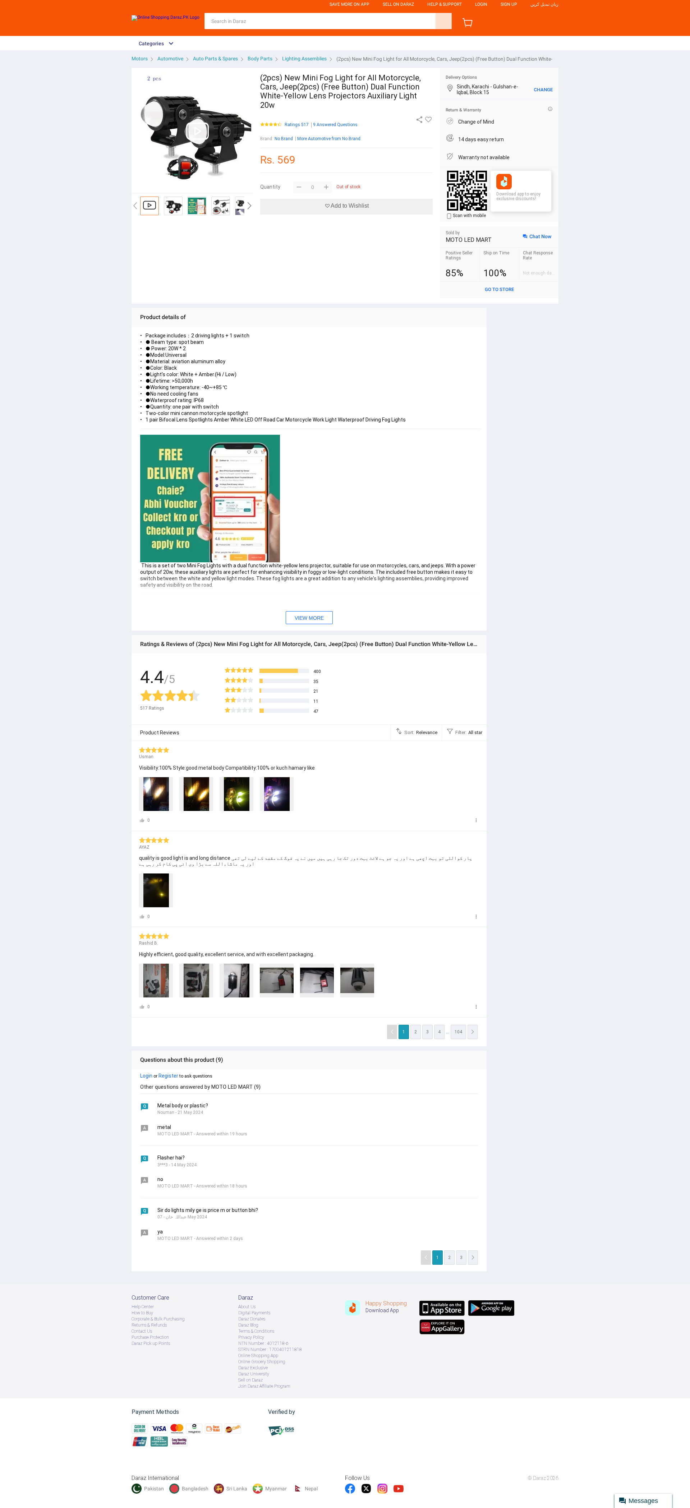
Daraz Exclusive (253, 1367)
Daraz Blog (248, 1325)
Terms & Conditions (256, 1331)
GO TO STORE (499, 289)
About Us (247, 1306)
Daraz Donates (251, 1319)
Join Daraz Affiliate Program (264, 1386)
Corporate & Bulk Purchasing (158, 1319)
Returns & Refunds (149, 1325)
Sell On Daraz (398, 4)
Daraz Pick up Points (151, 1343)
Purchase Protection (150, 1337)
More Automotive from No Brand (328, 138)
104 (458, 1031)
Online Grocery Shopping (261, 1361)
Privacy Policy (251, 1337)
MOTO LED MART (469, 239)
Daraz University (253, 1373)
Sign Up (509, 4)
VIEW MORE (309, 618)
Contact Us (142, 1331)
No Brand (284, 138)
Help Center (143, 1306)
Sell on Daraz (250, 1380)
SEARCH (444, 21)
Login (481, 4)
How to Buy (142, 1312)
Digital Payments (254, 1312)
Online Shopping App (258, 1355)
